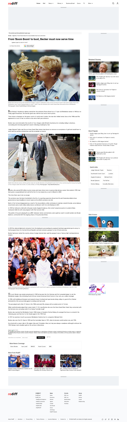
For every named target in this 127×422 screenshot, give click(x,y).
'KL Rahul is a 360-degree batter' (99, 141)
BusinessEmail (70, 3)
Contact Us (63, 419)
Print (49, 337)
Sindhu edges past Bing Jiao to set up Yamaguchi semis (104, 134)
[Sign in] (117, 3)
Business (52, 397)
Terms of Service (40, 419)
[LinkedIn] (118, 419)
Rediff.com (75, 419)
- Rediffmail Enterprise (41, 399)
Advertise (20, 419)
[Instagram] (112, 419)
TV (84, 3)
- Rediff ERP (38, 407)
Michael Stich (108, 177)
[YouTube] (115, 419)
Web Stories (93, 214)
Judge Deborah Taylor (97, 170)
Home (38, 3)
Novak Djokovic (95, 180)
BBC (50, 346)
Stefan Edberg (95, 184)
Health (80, 395)
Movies (51, 399)
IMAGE (33, 346)
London (111, 173)
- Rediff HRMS (39, 403)
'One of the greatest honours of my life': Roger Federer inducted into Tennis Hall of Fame (103, 144)
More (89, 3)
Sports (14, 35)
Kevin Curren (42, 346)
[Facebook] (108, 419)
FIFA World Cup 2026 (95, 294)
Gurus (79, 3)
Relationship (82, 401)
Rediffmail (38, 395)
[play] (103, 222)
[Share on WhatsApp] (102, 419)
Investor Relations (52, 419)
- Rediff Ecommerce (40, 401)
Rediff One (38, 397)
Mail (44, 3)
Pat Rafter (106, 180)
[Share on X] (105, 419)
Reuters (109, 170)
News (50, 3)
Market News (67, 399)
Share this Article (15, 46)
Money (59, 3)
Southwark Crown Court (98, 173)
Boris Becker (14, 346)
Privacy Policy (29, 419)
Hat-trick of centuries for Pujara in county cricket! (102, 138)
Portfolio (66, 403)
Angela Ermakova (96, 177)
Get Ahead (52, 405)
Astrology (52, 409)
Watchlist (66, 401)
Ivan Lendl (24, 346)
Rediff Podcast (53, 412)
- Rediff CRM (38, 405)
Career (80, 399)
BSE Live (66, 395)
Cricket (51, 403)
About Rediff (11, 419)
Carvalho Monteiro (108, 184)
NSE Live (66, 397)
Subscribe (41, 337)
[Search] (113, 3)
